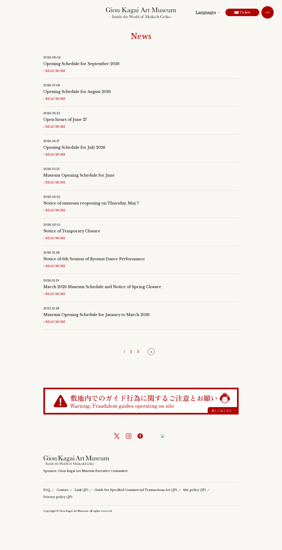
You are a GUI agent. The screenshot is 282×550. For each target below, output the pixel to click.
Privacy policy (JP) (57, 497)
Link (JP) (81, 490)
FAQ (46, 490)
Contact (62, 490)
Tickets (245, 12)
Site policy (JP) (194, 490)
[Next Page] (151, 351)
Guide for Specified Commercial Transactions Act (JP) (135, 490)
